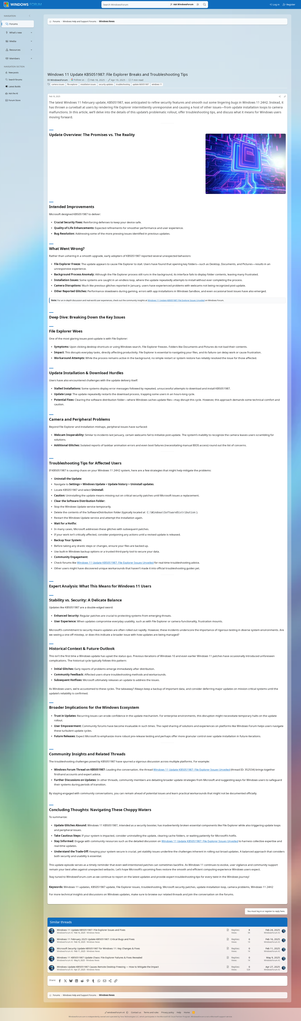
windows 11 (157, 84)
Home (187, 1012)
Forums (13, 23)
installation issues (88, 84)
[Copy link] (285, 96)
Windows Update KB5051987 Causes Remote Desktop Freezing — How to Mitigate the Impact (108, 966)
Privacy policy (167, 1012)
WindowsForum (59, 79)
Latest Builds (15, 86)
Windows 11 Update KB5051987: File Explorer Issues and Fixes (91, 929)
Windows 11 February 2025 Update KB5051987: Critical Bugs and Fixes (96, 939)
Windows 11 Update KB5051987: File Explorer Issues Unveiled (176, 300)
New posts (13, 72)
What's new (15, 32)
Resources (14, 49)
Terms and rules (151, 1012)
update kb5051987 (141, 84)
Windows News (93, 932)
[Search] (204, 4)
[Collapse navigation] (29, 16)
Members (14, 58)
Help (179, 1012)
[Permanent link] (136, 135)
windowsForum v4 (116, 1012)
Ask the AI (13, 93)
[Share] (280, 96)
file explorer (72, 84)
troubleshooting (123, 84)
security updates (106, 84)
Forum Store (14, 100)
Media (12, 41)
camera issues (58, 84)
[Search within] (197, 4)
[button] (31, 32)
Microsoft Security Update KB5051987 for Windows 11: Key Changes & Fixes (98, 948)
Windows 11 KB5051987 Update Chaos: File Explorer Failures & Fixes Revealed (99, 957)
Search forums (15, 79)
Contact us (136, 1012)
